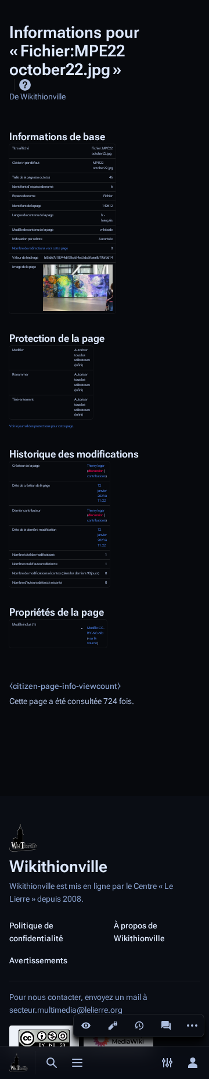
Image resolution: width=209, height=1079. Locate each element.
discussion (95, 471)
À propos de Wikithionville (139, 932)
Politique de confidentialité (36, 932)
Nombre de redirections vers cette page (40, 248)
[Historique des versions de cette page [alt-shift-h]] (139, 1025)
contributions (96, 476)
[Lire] (86, 1025)
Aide (25, 85)
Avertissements (38, 960)
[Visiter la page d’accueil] (18, 1062)
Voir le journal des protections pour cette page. (41, 426)
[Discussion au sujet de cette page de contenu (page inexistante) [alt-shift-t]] (166, 1025)
